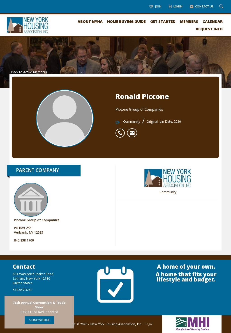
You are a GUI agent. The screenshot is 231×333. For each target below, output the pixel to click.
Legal (148, 324)
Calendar (213, 21)
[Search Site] (221, 6)
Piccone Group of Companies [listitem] (36, 220)
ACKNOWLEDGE (39, 320)
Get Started (163, 21)
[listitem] (121, 130)
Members (189, 21)
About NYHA (90, 21)
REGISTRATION (32, 312)
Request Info (209, 28)
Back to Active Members (29, 72)
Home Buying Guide (126, 21)
